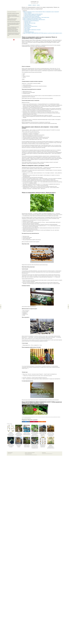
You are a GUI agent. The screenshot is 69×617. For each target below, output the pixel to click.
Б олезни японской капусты (29, 31)
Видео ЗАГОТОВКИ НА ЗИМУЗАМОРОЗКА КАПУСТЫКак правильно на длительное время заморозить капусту (42, 33)
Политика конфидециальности (28, 453)
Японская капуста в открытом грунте (30, 26)
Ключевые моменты (27, 25)
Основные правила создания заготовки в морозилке (33, 14)
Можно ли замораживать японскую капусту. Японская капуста (34, 19)
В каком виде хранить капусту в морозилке (31, 16)
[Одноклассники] (42, 421)
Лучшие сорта (26, 30)
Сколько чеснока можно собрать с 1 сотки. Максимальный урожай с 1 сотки (14, 24)
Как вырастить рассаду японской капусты (31, 20)
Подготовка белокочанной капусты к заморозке (32, 15)
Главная (30, 5)
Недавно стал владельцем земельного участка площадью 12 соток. (13, 16)
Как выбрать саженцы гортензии (13, 13)
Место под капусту (27, 27)
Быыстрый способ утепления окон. (14, 21)
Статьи (38, 5)
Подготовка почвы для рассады (29, 23)
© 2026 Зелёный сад (10, 452)
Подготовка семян (27, 21)
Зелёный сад (34, 2)
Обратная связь (44, 452)
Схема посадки (27, 28)
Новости (34, 5)
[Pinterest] (34, 421)
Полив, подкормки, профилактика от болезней (32, 29)
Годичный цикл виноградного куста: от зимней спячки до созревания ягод (14, 34)
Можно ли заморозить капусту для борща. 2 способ (32, 18)
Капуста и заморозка (27, 12)
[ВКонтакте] (26, 421)
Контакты (26, 452)
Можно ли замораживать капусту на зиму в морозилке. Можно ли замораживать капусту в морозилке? (41, 11)
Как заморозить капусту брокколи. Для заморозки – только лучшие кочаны (36, 17)
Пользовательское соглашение (31, 452)
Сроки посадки (26, 24)
